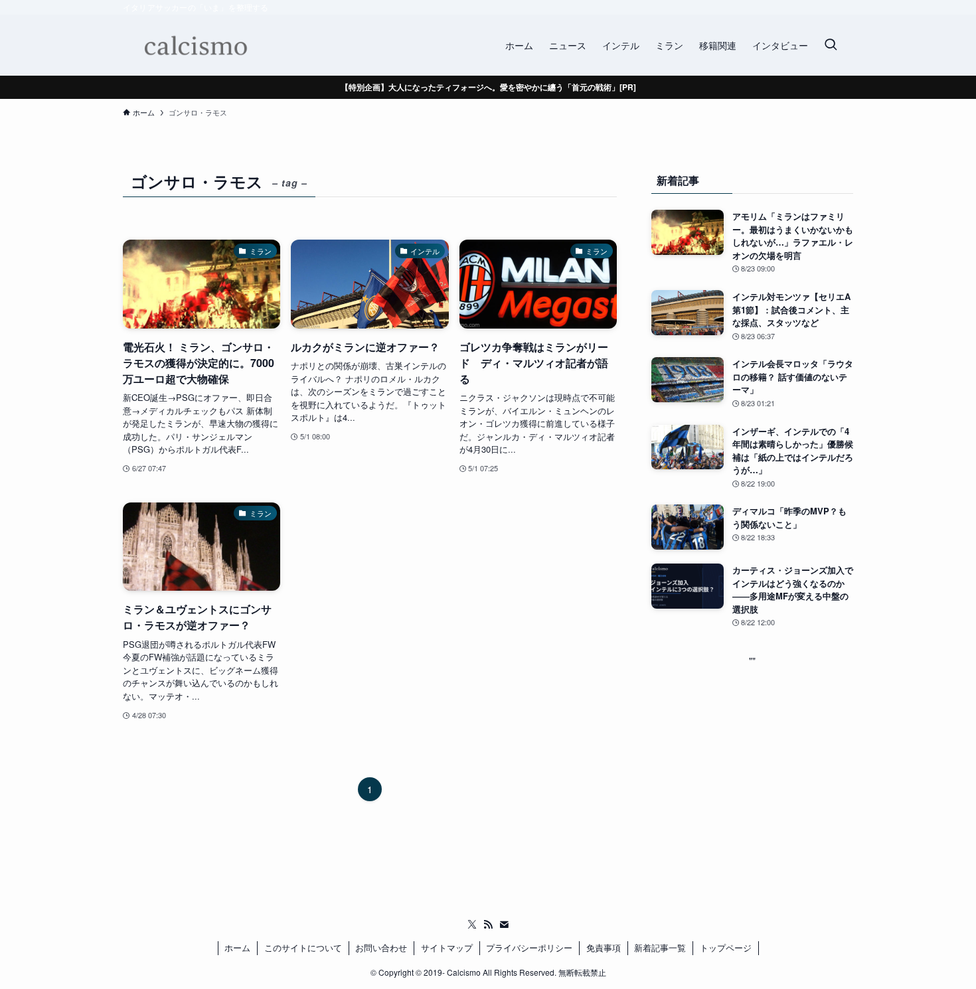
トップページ (726, 947)
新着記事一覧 (660, 947)
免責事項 (603, 947)
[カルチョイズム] (195, 45)
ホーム (237, 947)
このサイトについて (303, 947)
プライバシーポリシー (529, 947)
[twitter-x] (472, 925)
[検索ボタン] (830, 45)
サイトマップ (447, 947)
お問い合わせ (381, 947)
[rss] (488, 925)
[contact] (504, 925)
